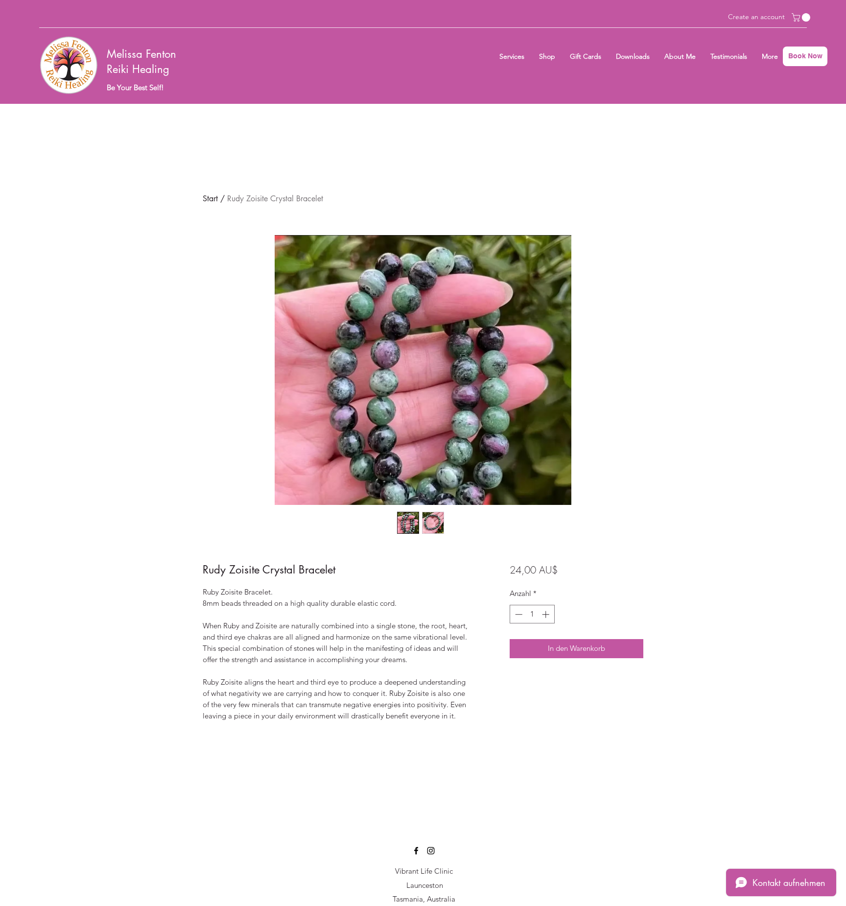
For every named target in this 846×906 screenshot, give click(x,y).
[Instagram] (431, 851)
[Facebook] (416, 851)
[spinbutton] (532, 614)
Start (210, 198)
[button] (802, 17)
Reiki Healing (138, 69)
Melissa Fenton (141, 54)
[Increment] (546, 614)
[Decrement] (517, 614)
